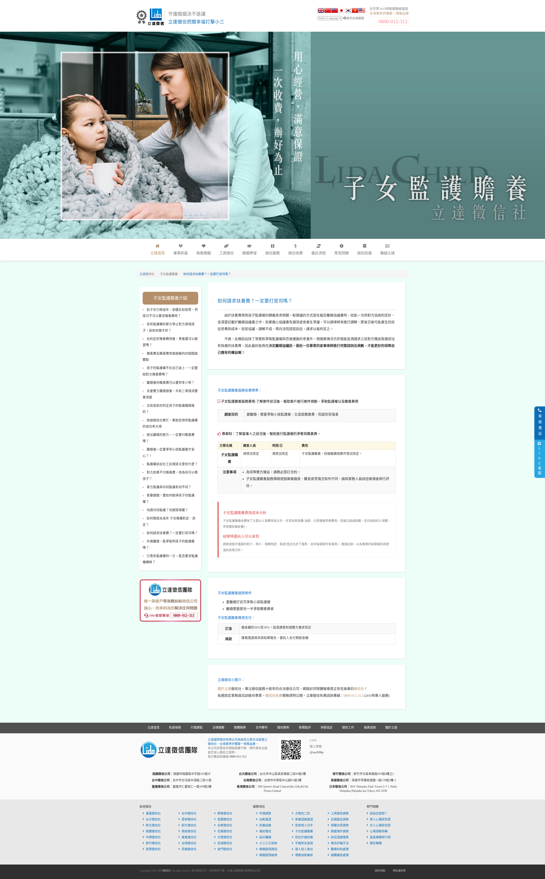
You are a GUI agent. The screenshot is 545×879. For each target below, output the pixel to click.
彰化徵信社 (189, 825)
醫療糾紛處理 (340, 849)
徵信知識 (364, 253)
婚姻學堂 (249, 253)
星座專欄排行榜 (380, 837)
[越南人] (355, 11)
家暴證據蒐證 (304, 819)
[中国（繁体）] (334, 11)
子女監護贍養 (304, 831)
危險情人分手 (304, 825)
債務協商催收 (304, 855)
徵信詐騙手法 (340, 843)
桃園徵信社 (153, 831)
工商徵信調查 (340, 813)
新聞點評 (305, 727)
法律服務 (218, 727)
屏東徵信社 (224, 813)
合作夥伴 (262, 727)
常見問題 (341, 253)
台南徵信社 (189, 843)
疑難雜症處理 (340, 855)
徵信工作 (348, 727)
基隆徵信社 (153, 813)
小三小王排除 (268, 843)
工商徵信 (226, 253)
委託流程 (318, 253)
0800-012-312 (393, 21)
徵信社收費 (273, 695)
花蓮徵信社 (224, 831)
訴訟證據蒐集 (340, 837)
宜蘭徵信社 (224, 819)
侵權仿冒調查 (340, 825)
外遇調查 (265, 813)
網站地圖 (380, 870)
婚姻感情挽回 (268, 849)
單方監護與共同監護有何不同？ (169, 487)
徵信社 (359, 689)
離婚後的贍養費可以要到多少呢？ (171, 382)
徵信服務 (272, 253)
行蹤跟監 (197, 727)
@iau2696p (317, 752)
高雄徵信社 (189, 849)
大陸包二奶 (302, 813)
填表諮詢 (370, 727)
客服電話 (540, 425)
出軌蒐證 (265, 819)
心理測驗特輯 (379, 831)
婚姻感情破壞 (268, 855)
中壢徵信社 (153, 837)
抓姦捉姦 (265, 825)
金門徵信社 (224, 849)
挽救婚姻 (203, 253)
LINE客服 (539, 461)
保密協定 (327, 727)
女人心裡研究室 (380, 825)
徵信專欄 (376, 843)
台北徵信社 (153, 819)
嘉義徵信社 (189, 837)
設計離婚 (265, 837)
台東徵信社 (224, 825)
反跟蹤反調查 (340, 819)
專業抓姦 (180, 253)
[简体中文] (327, 11)
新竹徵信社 (153, 843)
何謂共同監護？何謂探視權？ (167, 510)
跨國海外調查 (340, 831)
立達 (146, 274)
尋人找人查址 (304, 849)
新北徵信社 (153, 825)
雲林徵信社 (189, 819)
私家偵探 (175, 727)
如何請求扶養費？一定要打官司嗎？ (172, 533)
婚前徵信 (265, 831)
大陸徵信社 (224, 837)
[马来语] (362, 11)
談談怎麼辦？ (379, 813)
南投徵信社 (189, 831)
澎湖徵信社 (224, 843)
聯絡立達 (387, 253)
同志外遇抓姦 (304, 837)
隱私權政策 (399, 870)
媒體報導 (240, 727)
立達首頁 (153, 727)
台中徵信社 (189, 813)
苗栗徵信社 (153, 849)
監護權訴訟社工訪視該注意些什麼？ (172, 464)
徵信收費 (295, 253)
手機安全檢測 (304, 843)
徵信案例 (283, 727)
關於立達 (224, 689)
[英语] (321, 11)
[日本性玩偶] (341, 11)
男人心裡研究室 (380, 819)
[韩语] (348, 11)
